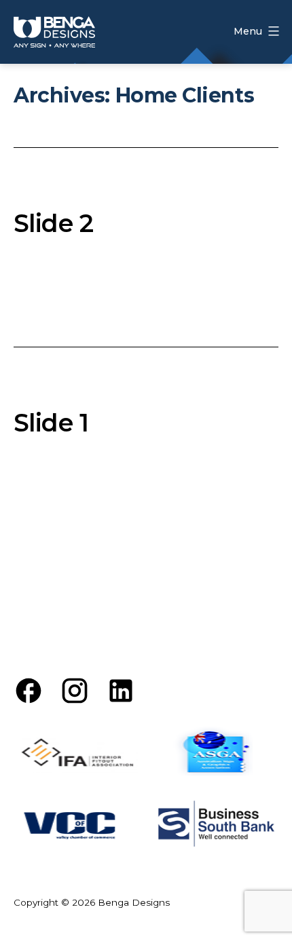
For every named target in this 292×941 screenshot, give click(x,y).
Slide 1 (51, 423)
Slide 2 (53, 223)
